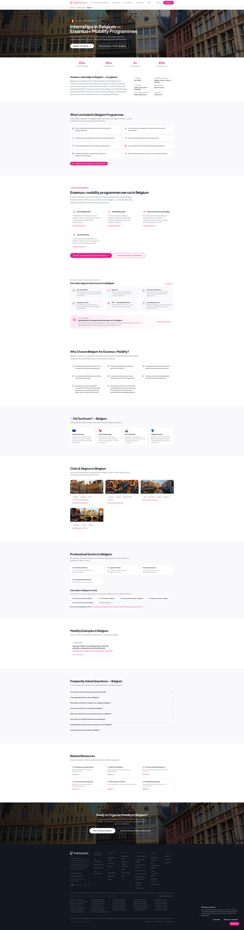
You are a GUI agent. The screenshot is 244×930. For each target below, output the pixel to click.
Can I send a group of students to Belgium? (85, 730)
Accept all (234, 924)
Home (72, 7)
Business (110, 866)
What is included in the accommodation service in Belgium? (90, 714)
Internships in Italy (75, 905)
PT (89, 885)
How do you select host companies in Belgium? (86, 708)
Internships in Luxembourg (141, 905)
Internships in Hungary (119, 903)
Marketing (111, 863)
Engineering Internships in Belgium (132, 598)
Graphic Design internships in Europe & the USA (127, 607)
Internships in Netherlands (78, 908)
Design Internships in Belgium (159, 598)
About (149, 2)
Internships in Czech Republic (79, 901)
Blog (123, 869)
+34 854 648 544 (75, 873)
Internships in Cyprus (161, 899)
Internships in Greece (97, 903)
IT (82, 885)
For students (168, 284)
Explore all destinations (165, 896)
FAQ (123, 876)
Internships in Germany (77, 903)
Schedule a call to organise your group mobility (90, 163)
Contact (167, 859)
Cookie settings (169, 921)
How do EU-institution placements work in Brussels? (88, 692)
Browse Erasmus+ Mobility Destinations (135, 831)
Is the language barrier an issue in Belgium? (84, 697)
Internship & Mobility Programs (100, 2)
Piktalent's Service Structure (125, 864)
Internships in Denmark (98, 901)
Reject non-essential (231, 919)
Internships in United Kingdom (100, 912)
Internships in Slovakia (97, 910)
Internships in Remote (161, 908)
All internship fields (105, 602)
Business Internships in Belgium (83, 598)
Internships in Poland (119, 908)
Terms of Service (158, 921)
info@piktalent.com (76, 876)
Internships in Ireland (161, 903)
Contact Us (168, 3)
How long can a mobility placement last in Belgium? (87, 719)
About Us (167, 856)
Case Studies (126, 873)
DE (85, 885)
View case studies (78, 654)
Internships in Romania (76, 910)
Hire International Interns (155, 865)
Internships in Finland (140, 901)
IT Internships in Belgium (107, 598)
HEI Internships (98, 864)
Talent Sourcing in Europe (154, 873)
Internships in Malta (160, 905)
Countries (168, 863)
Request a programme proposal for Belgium (89, 255)
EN (73, 885)
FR (76, 885)
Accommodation (140, 874)
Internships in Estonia (119, 901)
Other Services (128, 2)
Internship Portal (140, 870)
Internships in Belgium (97, 899)
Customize (216, 919)
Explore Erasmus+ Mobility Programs (112, 46)
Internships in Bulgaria (119, 899)
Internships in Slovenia (119, 910)
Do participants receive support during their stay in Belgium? (91, 725)
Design (110, 879)
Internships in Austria (76, 899)
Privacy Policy (205, 915)
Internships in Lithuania (119, 905)
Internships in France (161, 901)
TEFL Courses (139, 888)
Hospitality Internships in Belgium (84, 602)
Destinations (116, 2)
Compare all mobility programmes (129, 255)
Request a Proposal (80, 46)
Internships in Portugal (140, 908)
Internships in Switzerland (77, 912)
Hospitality (111, 876)
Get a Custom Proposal (102, 831)
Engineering (111, 873)
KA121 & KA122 (98, 868)
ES (79, 885)
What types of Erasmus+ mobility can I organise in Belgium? (90, 703)
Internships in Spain (139, 910)
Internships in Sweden (161, 910)
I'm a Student (140, 2)
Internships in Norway (97, 908)
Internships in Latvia (97, 905)
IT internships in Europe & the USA (102, 607)
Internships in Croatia (140, 899)
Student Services (140, 856)
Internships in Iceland (140, 903)
